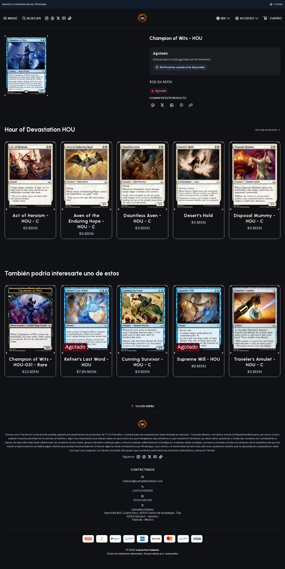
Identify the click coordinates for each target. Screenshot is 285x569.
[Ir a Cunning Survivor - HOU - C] (142, 319)
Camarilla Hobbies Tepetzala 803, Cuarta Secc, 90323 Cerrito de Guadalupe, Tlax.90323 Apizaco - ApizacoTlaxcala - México (142, 514)
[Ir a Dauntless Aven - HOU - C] (142, 176)
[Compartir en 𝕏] (162, 105)
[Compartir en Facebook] (152, 105)
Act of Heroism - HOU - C (30, 218)
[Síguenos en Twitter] (58, 18)
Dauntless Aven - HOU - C (142, 218)
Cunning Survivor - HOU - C (142, 361)
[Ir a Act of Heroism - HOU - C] (30, 176)
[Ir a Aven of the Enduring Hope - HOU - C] (86, 176)
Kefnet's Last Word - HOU (86, 361)
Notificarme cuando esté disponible (182, 67)
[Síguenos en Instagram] (47, 18)
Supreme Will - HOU (198, 359)
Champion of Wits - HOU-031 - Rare (30, 361)
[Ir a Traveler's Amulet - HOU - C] (254, 319)
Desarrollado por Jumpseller (161, 553)
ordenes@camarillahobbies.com (143, 481)
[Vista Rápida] (49, 175)
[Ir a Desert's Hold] (198, 176)
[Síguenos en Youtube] (64, 18)
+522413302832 (142, 490)
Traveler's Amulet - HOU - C (254, 361)
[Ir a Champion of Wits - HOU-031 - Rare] (30, 319)
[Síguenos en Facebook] (52, 18)
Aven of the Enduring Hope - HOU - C (86, 221)
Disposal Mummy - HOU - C (254, 218)
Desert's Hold (198, 215)
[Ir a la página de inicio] (142, 18)
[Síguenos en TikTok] (70, 18)
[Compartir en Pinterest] (181, 105)
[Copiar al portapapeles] (190, 105)
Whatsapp (155, 4)
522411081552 (142, 500)
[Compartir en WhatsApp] (171, 105)
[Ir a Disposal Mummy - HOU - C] (254, 176)
